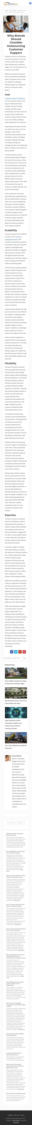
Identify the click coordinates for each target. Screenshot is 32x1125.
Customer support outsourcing (15, 98)
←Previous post (11, 823)
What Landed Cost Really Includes (16, 1093)
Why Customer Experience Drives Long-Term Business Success (15, 876)
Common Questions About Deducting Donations (13, 1054)
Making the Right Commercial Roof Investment (14, 834)
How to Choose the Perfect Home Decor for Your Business (16, 929)
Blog (24, 658)
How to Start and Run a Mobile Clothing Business (15, 1034)
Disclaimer (10, 1115)
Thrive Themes (16, 1120)
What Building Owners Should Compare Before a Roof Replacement (14, 983)
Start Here (16, 1115)
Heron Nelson (7, 658)
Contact (22, 1115)
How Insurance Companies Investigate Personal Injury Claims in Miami (16, 1004)
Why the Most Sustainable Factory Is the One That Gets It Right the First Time (15, 1066)
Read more (17, 900)
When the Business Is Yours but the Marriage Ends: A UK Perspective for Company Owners (16, 956)
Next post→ (21, 823)
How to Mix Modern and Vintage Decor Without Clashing (15, 852)
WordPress (16, 1122)
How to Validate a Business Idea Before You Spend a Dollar (15, 905)
